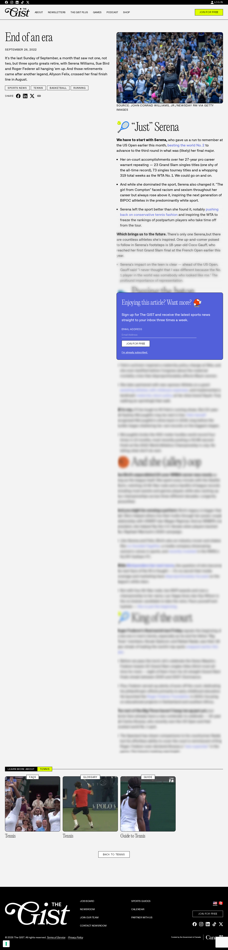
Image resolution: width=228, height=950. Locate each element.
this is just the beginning (157, 606)
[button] (39, 96)
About (39, 12)
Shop (126, 12)
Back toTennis (114, 854)
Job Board (87, 901)
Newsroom (87, 909)
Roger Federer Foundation (168, 696)
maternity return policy (154, 395)
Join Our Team (89, 917)
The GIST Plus (79, 12)
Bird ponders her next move (150, 565)
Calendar (137, 909)
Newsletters (57, 12)
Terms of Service (56, 937)
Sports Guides (141, 901)
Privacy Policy (75, 937)
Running (79, 88)
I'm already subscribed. (135, 352)
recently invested (182, 551)
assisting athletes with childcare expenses (154, 390)
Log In (218, 2)
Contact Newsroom (93, 925)
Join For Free (209, 12)
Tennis (38, 88)
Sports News (17, 88)
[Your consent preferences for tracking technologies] (6, 943)
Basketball (58, 88)
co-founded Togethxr (143, 546)
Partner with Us (141, 917)
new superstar (196, 746)
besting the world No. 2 (185, 145)
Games (97, 12)
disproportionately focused (187, 576)
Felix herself (196, 415)
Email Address (132, 329)
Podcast (112, 12)
